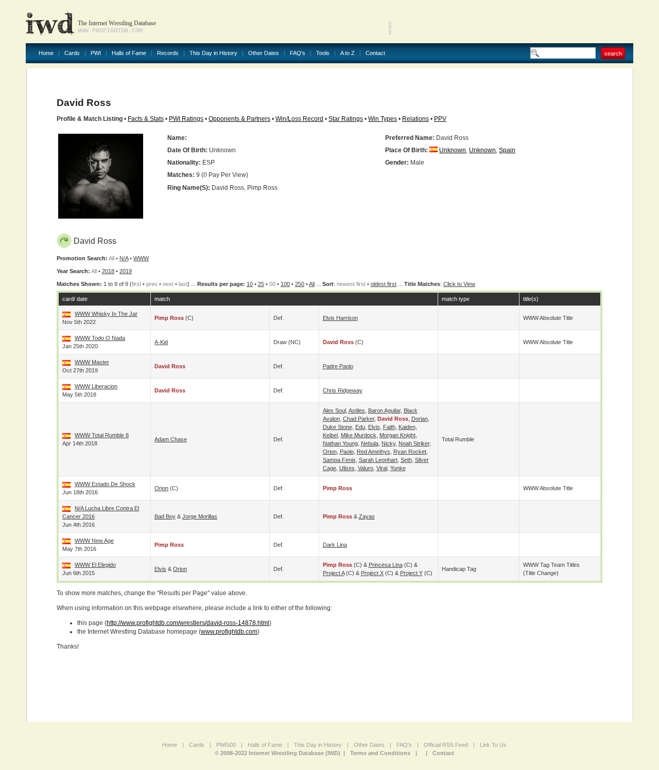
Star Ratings (345, 118)
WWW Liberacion (96, 386)
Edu (360, 427)
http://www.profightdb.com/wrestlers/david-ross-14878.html (188, 622)
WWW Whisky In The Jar (106, 314)
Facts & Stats (146, 118)
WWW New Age (94, 541)
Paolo (347, 452)
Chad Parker (358, 419)
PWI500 (226, 745)
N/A (123, 258)
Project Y (411, 573)
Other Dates (263, 53)
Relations (415, 118)
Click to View (459, 284)
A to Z (347, 53)
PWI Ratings (186, 118)
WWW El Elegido (95, 565)
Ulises (347, 468)
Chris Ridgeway (342, 390)
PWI (96, 53)
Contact (375, 53)
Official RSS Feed (446, 745)
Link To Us (493, 745)
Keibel (330, 435)
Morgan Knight (397, 435)
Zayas (367, 516)
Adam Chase (170, 439)
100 (285, 284)
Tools (323, 53)
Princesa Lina (386, 565)
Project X (372, 573)
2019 (125, 271)
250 (299, 284)
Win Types (382, 118)
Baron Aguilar (384, 410)
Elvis (374, 427)
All (312, 284)
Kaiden (406, 427)
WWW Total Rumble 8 (102, 435)
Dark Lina (335, 545)
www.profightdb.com (229, 631)
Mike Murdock (358, 435)
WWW (141, 258)
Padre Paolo (338, 366)
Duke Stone (337, 427)
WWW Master (92, 362)
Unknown (452, 150)
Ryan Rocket (409, 452)
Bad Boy (165, 516)
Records (168, 53)
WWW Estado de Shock (105, 484)
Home (46, 53)
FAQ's (297, 53)
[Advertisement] (512, 20)
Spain (507, 150)
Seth (406, 460)
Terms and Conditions (380, 753)
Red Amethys (373, 452)
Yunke (398, 468)
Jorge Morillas (199, 516)
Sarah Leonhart (378, 460)
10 (250, 284)
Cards (72, 53)
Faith (389, 427)
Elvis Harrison (340, 318)
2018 (108, 271)
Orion (330, 452)
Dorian (419, 419)
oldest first (383, 284)
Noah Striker (413, 443)
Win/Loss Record (299, 118)
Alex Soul (334, 410)
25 (261, 284)
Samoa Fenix (339, 460)
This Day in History (213, 53)
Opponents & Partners (239, 118)
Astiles (357, 410)
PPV (440, 118)
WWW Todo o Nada (100, 338)
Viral (381, 468)
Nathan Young (340, 443)
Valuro (365, 468)
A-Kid (161, 342)
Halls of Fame (129, 53)
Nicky (388, 443)
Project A (333, 573)
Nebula (369, 443)
